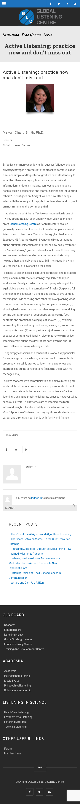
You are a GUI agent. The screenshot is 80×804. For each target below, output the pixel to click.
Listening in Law (13, 634)
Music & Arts (11, 680)
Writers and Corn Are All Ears (27, 582)
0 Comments (12, 435)
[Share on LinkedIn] (26, 449)
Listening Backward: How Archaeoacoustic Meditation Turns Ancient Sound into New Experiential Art (34, 563)
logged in (36, 497)
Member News (12, 753)
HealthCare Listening (16, 712)
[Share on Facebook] (6, 449)
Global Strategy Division (18, 639)
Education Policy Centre (18, 644)
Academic (10, 670)
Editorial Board (12, 629)
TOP (40, 767)
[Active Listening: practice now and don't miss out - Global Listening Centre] (40, 16)
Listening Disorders (15, 721)
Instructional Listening (17, 675)
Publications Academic (17, 690)
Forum (8, 748)
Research (9, 624)
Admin (31, 467)
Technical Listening (15, 726)
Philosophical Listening (17, 685)
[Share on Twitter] (16, 449)
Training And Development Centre (24, 649)
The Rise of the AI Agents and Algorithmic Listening (41, 534)
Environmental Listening (18, 716)
